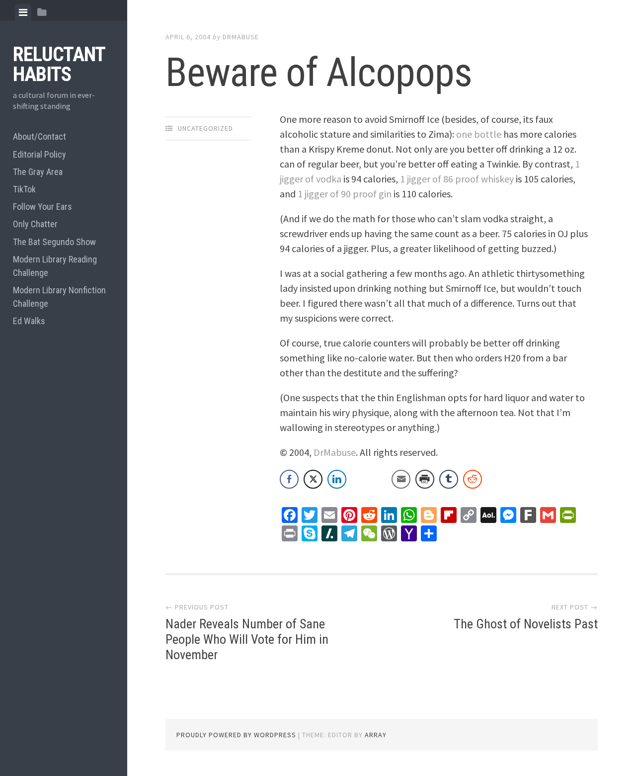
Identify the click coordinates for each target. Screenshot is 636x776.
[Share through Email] (401, 479)
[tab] (23, 12)
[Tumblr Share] (448, 479)
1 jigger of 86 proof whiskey (457, 178)
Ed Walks (29, 321)
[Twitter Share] (313, 479)
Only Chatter (35, 224)
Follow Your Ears (42, 206)
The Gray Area (38, 172)
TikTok (24, 189)
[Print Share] (424, 479)
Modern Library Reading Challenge (55, 266)
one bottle (478, 134)
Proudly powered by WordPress (236, 734)
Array (376, 734)
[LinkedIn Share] (336, 479)
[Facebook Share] (289, 479)
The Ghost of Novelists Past (526, 623)
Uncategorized (205, 128)
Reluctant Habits (59, 64)
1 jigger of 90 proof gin (345, 193)
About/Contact (39, 136)
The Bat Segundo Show (54, 242)
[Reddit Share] (472, 479)
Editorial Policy (39, 154)
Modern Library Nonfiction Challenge (59, 297)
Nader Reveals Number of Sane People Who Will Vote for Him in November (246, 639)
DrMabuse (241, 36)
